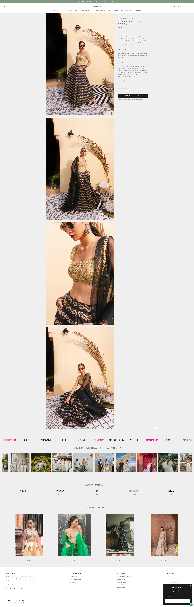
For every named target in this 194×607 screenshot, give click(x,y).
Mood (77, 10)
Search (180, 6)
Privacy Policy (120, 585)
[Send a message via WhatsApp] (191, 604)
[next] (189, 535)
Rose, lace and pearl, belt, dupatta (164, 558)
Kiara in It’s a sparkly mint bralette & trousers (74, 558)
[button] (123, 24)
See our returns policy (137, 99)
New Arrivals (58, 10)
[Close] (190, 585)
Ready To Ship (113, 10)
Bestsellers (86, 10)
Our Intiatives (126, 10)
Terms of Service (121, 579)
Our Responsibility (121, 587)
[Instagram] (14, 588)
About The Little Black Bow (124, 576)
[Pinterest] (17, 588)
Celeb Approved (99, 10)
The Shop (69, 10)
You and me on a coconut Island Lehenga (29, 558)
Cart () (187, 6)
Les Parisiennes (73, 576)
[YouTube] (21, 588)
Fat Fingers (24, 602)
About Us (138, 10)
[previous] (4, 535)
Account (173, 6)
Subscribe (177, 601)
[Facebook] (6, 588)
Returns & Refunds (121, 582)
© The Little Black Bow (15, 600)
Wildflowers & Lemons (75, 579)
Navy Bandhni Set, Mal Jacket (120, 558)
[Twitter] (10, 588)
